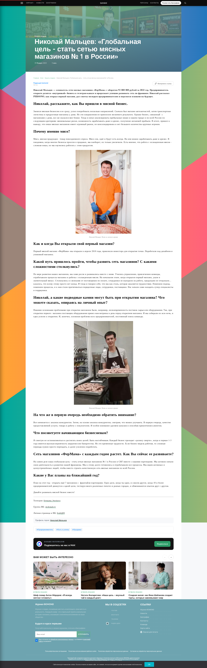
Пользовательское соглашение (56, 651)
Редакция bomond (40, 83)
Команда (143, 624)
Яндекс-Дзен (115, 623)
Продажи (77, 530)
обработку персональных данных (62, 639)
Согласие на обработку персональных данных (146, 651)
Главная (36, 78)
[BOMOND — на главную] (103, 3)
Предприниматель (45, 530)
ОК (149, 664)
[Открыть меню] (22, 3)
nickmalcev (50, 506)
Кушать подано (40, 36)
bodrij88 (61, 512)
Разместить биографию (170, 3)
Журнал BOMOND (147, 610)
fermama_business (52, 500)
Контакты (154, 3)
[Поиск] (185, 3)
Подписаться (162, 543)
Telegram (114, 619)
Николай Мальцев (58, 520)
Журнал (30, 3)
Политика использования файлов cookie (82, 651)
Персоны (144, 3)
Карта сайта (145, 628)
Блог (41, 78)
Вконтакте (115, 615)
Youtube (114, 610)
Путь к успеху (63, 530)
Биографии (51, 3)
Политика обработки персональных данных (113, 651)
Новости (40, 3)
